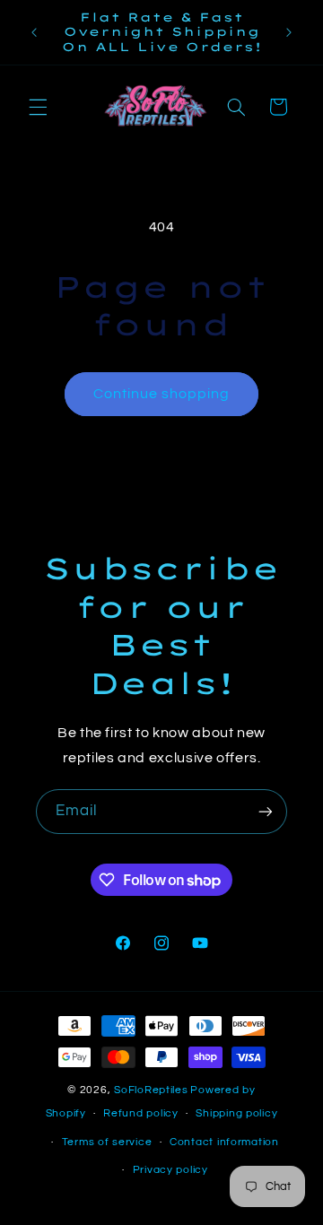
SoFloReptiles (151, 1090)
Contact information (224, 1142)
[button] (37, 106)
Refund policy (141, 1113)
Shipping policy (236, 1113)
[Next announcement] (289, 32)
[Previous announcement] (34, 32)
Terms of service (107, 1142)
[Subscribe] (265, 811)
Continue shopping (162, 394)
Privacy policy (170, 1170)
